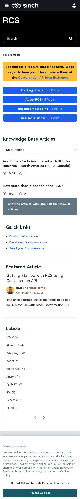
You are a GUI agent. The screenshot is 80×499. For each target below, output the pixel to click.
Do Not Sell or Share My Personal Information (40, 483)
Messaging (12, 54)
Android (11, 376)
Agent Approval (16, 368)
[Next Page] (43, 418)
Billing (10, 408)
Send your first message (26, 248)
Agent (10, 361)
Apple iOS (12, 384)
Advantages (13, 353)
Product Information (23, 236)
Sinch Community (25, 5)
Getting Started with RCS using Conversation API (34, 278)
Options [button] (74, 55)
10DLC (10, 337)
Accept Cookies (40, 493)
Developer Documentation (28, 242)
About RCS (13, 345)
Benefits (11, 400)
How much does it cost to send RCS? (33, 186)
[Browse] (8, 5)
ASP (8, 392)
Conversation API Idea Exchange (43, 77)
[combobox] (40, 38)
